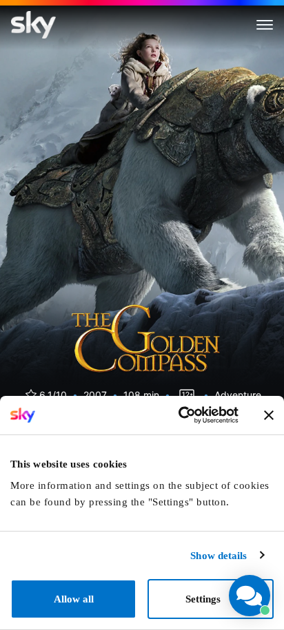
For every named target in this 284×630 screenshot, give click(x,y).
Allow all (74, 599)
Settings (203, 599)
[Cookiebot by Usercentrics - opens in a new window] (180, 415)
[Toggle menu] (264, 25)
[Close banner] (269, 415)
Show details (218, 555)
